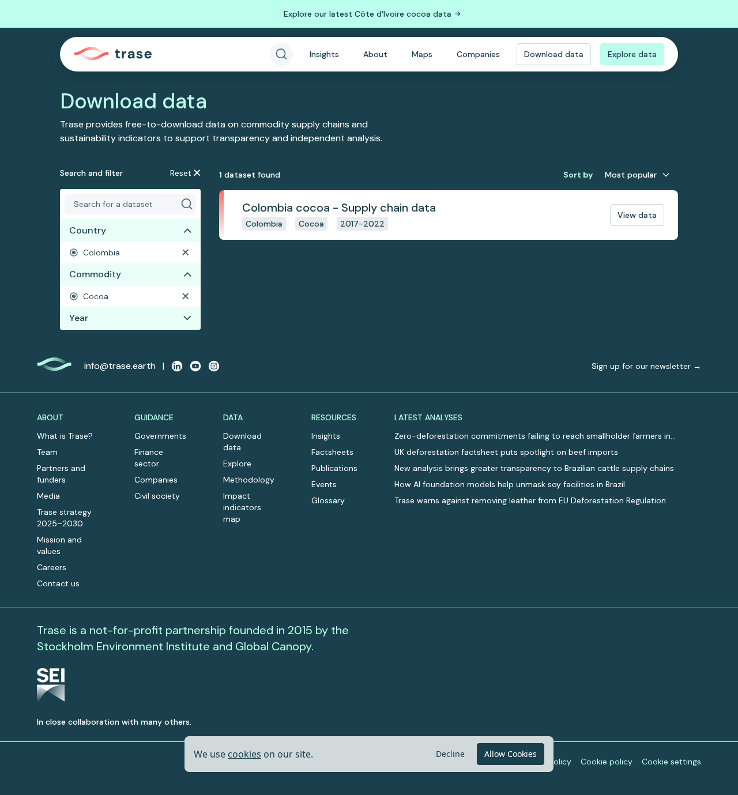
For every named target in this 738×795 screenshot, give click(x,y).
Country (87, 230)
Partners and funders (61, 474)
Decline (450, 753)
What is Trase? (65, 436)
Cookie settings (671, 761)
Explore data (632, 54)
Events (324, 484)
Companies (478, 54)
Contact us (58, 583)
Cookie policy (606, 761)
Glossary (328, 500)
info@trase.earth (120, 366)
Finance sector (148, 458)
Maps (422, 54)
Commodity (95, 274)
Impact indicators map (242, 507)
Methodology (248, 479)
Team (47, 452)
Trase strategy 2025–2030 (64, 518)
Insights (324, 54)
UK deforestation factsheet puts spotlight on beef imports (506, 452)
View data (637, 215)
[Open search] (281, 54)
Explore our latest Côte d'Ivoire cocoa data (367, 14)
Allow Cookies (510, 753)
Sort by (578, 174)
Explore (237, 463)
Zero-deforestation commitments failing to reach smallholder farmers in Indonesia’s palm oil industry (532, 436)
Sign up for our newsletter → (646, 366)
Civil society (157, 496)
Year (78, 318)
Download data (553, 54)
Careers (51, 567)
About (375, 54)
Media (48, 496)
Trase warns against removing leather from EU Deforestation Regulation (530, 500)
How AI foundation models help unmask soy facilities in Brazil (509, 484)
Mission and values (59, 545)
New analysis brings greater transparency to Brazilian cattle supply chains (534, 468)
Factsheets (332, 452)
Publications (334, 468)
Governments (160, 436)
